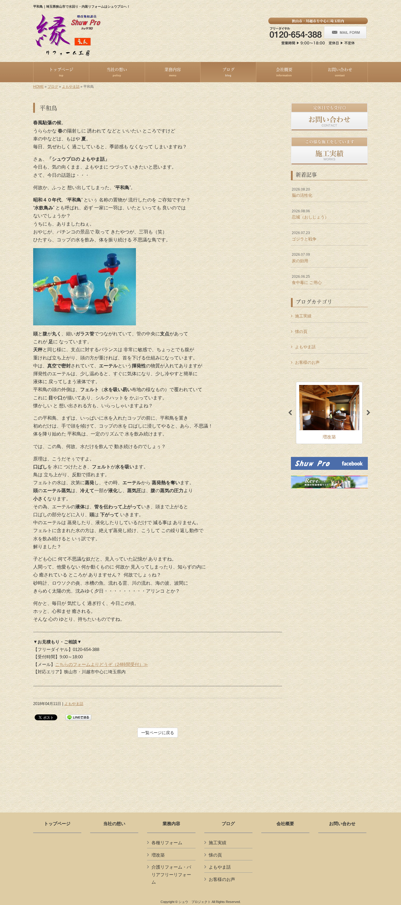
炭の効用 (301, 258)
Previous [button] (290, 413)
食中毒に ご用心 (307, 280)
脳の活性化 (302, 192)
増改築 (158, 854)
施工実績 (303, 316)
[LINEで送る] (78, 716)
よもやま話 (71, 87)
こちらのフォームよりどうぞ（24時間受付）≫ (101, 664)
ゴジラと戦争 (304, 236)
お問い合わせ (342, 823)
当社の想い (114, 823)
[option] (329, 413)
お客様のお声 (307, 362)
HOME (38, 87)
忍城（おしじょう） (310, 214)
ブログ (53, 87)
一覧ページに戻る (157, 732)
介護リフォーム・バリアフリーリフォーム (171, 874)
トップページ (57, 823)
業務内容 (171, 823)
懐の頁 (301, 331)
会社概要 (285, 823)
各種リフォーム (166, 842)
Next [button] (368, 413)
